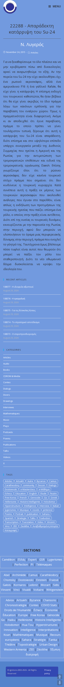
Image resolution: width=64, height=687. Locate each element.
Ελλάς (21, 559)
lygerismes (10, 509)
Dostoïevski (25, 580)
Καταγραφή (11, 530)
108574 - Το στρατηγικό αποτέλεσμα (21, 322)
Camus (52, 481)
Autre (30, 481)
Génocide (53, 615)
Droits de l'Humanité (17, 610)
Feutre (53, 493)
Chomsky (9, 580)
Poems (6, 438)
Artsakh (20, 481)
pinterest (47, 509)
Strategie (21, 518)
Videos (6, 457)
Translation (28, 522)
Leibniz (33, 585)
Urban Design (48, 644)
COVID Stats (49, 605)
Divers (6, 394)
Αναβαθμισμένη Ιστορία (45, 526)
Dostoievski (11, 489)
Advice (10, 600)
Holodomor (49, 501)
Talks (6, 450)
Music (6, 419)
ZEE (15, 526)
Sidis (56, 585)
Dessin (41, 485)
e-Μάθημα (44, 489)
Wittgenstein (54, 590)
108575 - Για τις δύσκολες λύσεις (19, 310)
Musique (24, 509)
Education (21, 493)
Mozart (45, 585)
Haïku (11, 620)
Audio (6, 363)
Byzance (41, 481)
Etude (43, 493)
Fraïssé (53, 580)
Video (40, 522)
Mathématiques (23, 635)
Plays (6, 426)
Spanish (9, 518)
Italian (56, 505)
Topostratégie (27, 644)
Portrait (19, 514)
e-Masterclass (27, 489)
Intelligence (30, 505)
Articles (34, 52)
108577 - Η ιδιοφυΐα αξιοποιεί (18, 286)
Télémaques (44, 564)
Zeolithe (24, 526)
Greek (54, 497)
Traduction (44, 518)
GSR (42, 559)
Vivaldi (26, 590)
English (33, 493)
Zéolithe (42, 649)
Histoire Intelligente (30, 501)
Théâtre (10, 644)
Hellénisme (25, 620)
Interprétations (48, 630)
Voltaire (38, 590)
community (28, 485)
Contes (7, 382)
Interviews (8, 407)
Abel (6, 575)
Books (6, 369)
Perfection (21, 564)
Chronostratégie (15, 605)
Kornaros (20, 585)
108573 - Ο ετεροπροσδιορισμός (19, 334)
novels (35, 509)
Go (45, 497)
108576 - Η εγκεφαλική (14, 298)
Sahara (45, 514)
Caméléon (8, 559)
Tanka (53, 640)
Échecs (38, 610)
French (23, 497)
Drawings (8, 401)
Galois (7, 585)
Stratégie (40, 640)
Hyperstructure (12, 505)
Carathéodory (49, 575)
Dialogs (7, 388)
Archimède (19, 575)
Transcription (11, 522)
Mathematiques (11, 413)
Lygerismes (54, 559)
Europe (23, 615)
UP (59, 676)
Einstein (41, 580)
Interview (44, 505)
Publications (9, 444)
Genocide (35, 497)
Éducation (9, 615)
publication (32, 514)
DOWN (59, 682)
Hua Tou (27, 625)
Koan (7, 635)
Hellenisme (10, 501)
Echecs (8, 493)
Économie (51, 610)
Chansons (49, 600)
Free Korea (10, 497)
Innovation (11, 630)
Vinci (7, 526)
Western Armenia (15, 649)
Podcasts (8, 432)
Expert (32, 559)
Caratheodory (12, 485)
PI (32, 564)
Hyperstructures (46, 625)
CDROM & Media (11, 376)
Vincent (51, 522)
